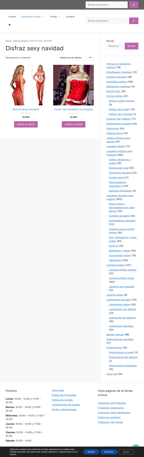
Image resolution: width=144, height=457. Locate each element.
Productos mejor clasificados (114, 412)
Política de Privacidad (64, 395)
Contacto (70, 16)
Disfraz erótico (20, 40)
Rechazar (108, 452)
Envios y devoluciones (64, 409)
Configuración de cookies (66, 404)
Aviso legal (58, 390)
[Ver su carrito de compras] (11, 25)
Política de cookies (62, 400)
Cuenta (12, 16)
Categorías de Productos (112, 403)
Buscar (110, 40)
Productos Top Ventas (110, 422)
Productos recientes (109, 417)
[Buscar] (133, 4)
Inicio (8, 40)
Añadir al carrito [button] (26, 124)
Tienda (53, 16)
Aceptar (91, 452)
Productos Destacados (111, 407)
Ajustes (126, 452)
